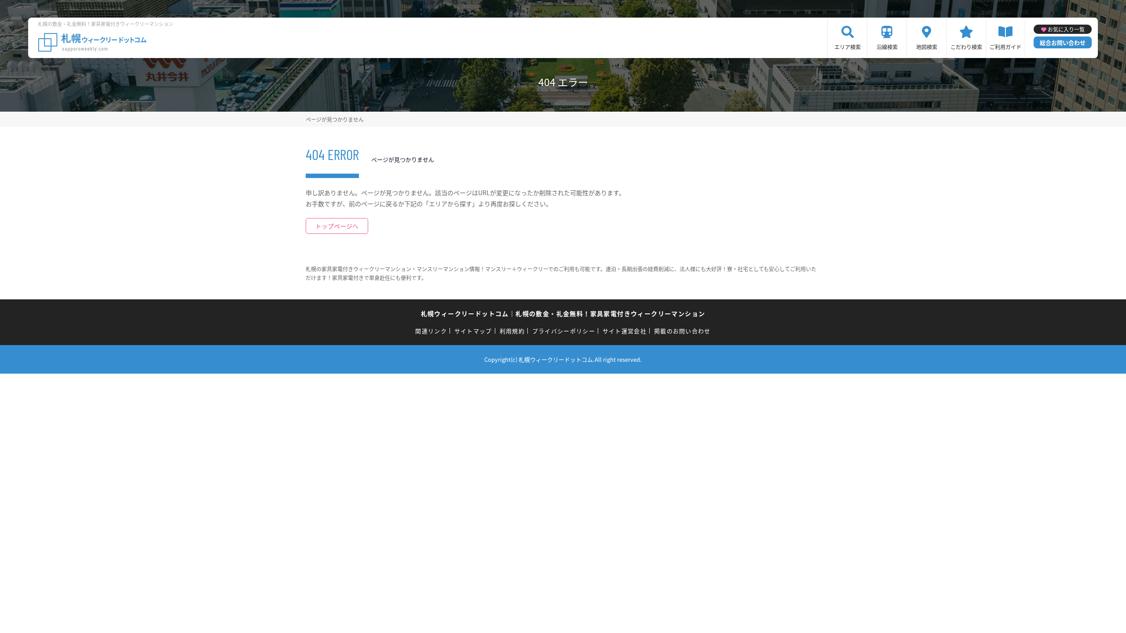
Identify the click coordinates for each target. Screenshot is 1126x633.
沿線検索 (887, 47)
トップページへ (336, 226)
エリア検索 (847, 47)
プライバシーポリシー (563, 331)
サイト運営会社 (625, 331)
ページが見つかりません (335, 119)
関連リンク (431, 331)
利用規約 (512, 331)
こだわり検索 (966, 47)
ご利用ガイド (1005, 47)
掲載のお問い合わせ (682, 331)
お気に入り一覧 (1066, 29)
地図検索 (926, 47)
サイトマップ (473, 331)
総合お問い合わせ (1063, 42)
